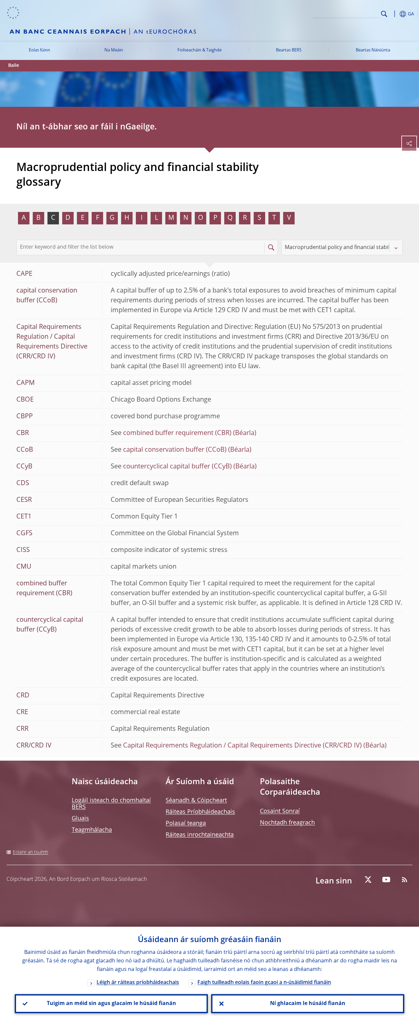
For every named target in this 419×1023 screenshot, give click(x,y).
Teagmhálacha (92, 830)
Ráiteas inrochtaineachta (200, 835)
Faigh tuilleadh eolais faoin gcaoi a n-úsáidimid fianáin (264, 982)
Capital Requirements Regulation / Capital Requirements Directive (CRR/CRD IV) (242, 746)
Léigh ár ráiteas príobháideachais (138, 982)
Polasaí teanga (186, 823)
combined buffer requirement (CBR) (177, 433)
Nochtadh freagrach (287, 823)
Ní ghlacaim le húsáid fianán (307, 1003)
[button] (394, 14)
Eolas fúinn (39, 50)
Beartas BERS (288, 50)
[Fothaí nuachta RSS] (404, 879)
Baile (13, 65)
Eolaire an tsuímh (30, 852)
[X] (368, 879)
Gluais (80, 819)
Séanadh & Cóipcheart (196, 801)
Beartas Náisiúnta (373, 50)
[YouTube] (386, 879)
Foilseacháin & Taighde (199, 50)
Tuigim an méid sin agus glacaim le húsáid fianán (111, 1003)
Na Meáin (113, 50)
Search (384, 14)
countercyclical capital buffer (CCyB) (177, 467)
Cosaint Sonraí (280, 811)
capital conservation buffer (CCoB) (175, 450)
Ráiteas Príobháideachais (200, 812)
